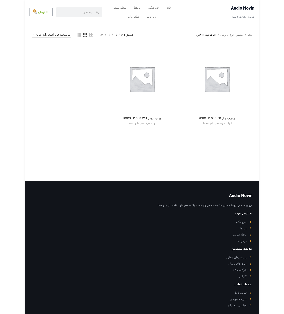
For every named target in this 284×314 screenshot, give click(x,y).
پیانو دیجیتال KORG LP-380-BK (217, 118)
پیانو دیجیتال (207, 123)
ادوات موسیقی (224, 123)
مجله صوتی (119, 7)
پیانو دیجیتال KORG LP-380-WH (142, 118)
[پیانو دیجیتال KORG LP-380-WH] (142, 79)
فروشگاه (153, 7)
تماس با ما (133, 16)
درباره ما (152, 16)
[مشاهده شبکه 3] (85, 34)
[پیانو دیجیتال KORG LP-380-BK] (216, 79)
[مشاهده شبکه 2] (91, 34)
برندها (137, 7)
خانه (168, 7)
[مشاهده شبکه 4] (79, 34)
